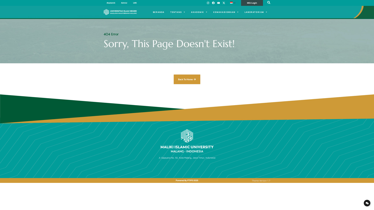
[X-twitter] (223, 3)
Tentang (176, 12)
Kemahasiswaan (224, 12)
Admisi (124, 3)
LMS (135, 3)
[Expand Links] (367, 203)
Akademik (111, 3)
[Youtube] (218, 3)
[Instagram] (208, 3)
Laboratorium (254, 12)
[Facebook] (213, 3)
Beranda (159, 12)
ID (234, 3)
